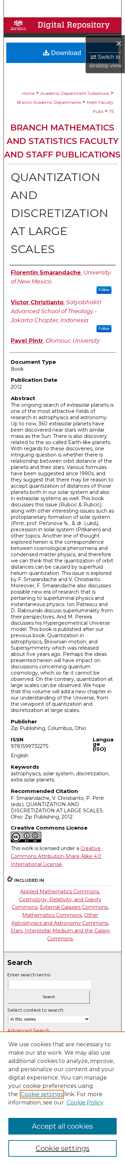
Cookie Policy (85, 1102)
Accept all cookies (62, 1126)
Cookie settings (42, 1094)
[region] (62, 1098)
